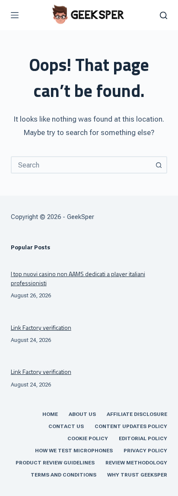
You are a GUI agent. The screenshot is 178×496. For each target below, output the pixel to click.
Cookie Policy (87, 438)
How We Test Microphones (74, 451)
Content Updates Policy (131, 426)
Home (50, 414)
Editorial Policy (143, 438)
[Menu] (15, 15)
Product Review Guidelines (55, 463)
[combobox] (81, 165)
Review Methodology (136, 463)
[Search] (163, 15)
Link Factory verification (41, 327)
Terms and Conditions (63, 475)
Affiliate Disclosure (137, 414)
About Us (82, 414)
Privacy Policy (145, 451)
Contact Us (66, 426)
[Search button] (158, 165)
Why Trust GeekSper (137, 475)
